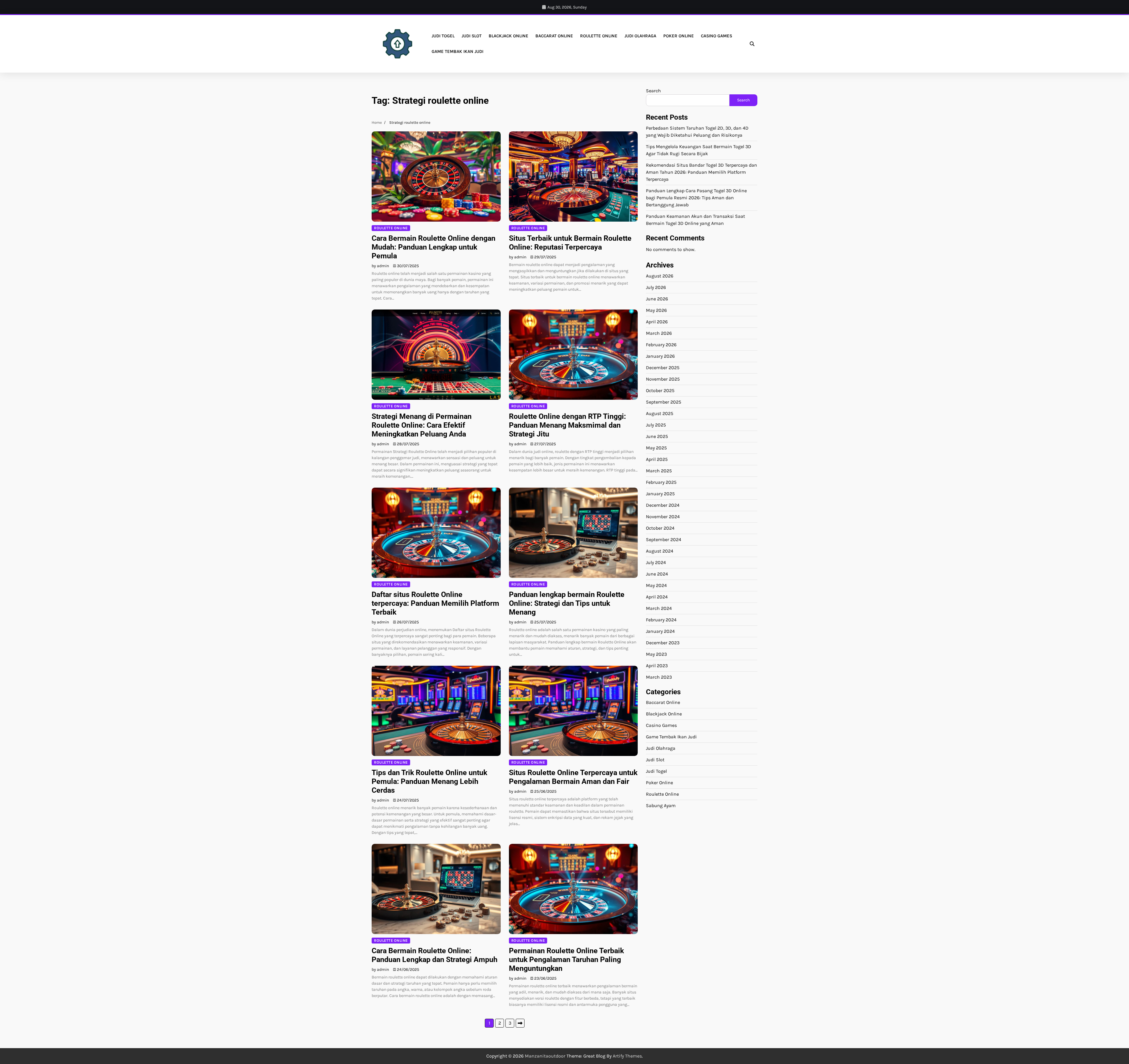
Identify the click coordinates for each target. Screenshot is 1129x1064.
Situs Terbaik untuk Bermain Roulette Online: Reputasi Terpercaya (570, 242)
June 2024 (657, 573)
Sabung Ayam (661, 805)
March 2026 (659, 333)
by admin (380, 265)
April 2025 (657, 459)
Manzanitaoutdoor (545, 1056)
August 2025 (659, 413)
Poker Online (678, 36)
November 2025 (663, 379)
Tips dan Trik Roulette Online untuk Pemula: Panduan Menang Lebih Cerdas (429, 781)
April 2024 (657, 596)
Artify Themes (627, 1056)
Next (520, 1023)
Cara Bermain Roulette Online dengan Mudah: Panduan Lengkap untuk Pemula (433, 247)
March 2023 (659, 677)
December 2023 (662, 642)
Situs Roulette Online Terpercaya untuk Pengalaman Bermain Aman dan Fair (573, 777)
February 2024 (661, 619)
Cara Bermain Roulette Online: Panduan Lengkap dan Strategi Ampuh (434, 955)
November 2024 (663, 516)
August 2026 (659, 275)
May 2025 (656, 447)
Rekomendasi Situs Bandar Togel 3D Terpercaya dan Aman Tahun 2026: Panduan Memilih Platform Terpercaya (701, 172)
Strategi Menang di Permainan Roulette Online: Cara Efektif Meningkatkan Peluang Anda (422, 425)
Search (653, 90)
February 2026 (661, 344)
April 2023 (657, 665)
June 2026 (657, 298)
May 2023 (656, 654)
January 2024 (660, 631)
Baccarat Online (554, 36)
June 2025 (657, 436)
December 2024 (662, 505)
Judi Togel (443, 36)
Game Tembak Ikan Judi (457, 51)
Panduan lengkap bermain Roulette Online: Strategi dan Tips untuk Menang (566, 603)
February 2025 (661, 482)
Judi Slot (472, 36)
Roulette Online (598, 36)
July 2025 (656, 424)
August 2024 (659, 550)
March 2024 (659, 608)
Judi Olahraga (640, 36)
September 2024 (663, 539)
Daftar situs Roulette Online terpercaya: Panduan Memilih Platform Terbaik (435, 603)
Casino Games (716, 36)
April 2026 (657, 321)
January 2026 (660, 356)
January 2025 (660, 493)
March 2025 (659, 470)
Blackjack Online (508, 36)
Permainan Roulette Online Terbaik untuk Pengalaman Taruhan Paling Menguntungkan (566, 959)
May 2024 (656, 585)
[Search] (752, 44)
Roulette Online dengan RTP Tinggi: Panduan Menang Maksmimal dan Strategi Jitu (567, 425)
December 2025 (662, 367)
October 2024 (660, 528)
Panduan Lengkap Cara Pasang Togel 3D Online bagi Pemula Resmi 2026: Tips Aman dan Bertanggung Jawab (696, 197)
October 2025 (660, 390)
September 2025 (663, 401)
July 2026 (656, 287)
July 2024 (656, 562)
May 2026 (656, 310)
